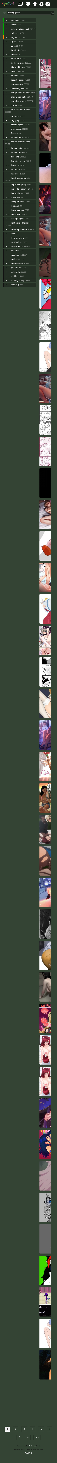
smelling (15, 284)
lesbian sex (16, 214)
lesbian (14, 206)
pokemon (15, 267)
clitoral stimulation (19, 97)
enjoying (15, 120)
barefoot (15, 50)
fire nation (15, 169)
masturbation (17, 246)
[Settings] (41, 5)
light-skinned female (20, 223)
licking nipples (17, 218)
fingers (14, 165)
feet (13, 133)
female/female (17, 137)
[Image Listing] (20, 5)
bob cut (14, 75)
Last (37, 1437)
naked (14, 250)
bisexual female (18, 67)
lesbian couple (17, 210)
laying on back (17, 201)
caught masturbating (20, 92)
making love (16, 242)
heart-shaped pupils (20, 178)
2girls (13, 41)
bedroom (15, 58)
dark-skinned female (20, 109)
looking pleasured (19, 229)
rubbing (14, 276)
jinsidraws (15, 197)
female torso (17, 152)
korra (13, 24)
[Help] (47, 5)
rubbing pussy (17, 280)
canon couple (17, 84)
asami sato (16, 20)
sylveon (14, 33)
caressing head (18, 88)
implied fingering (18, 184)
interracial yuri (17, 193)
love (13, 233)
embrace (15, 116)
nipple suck (16, 255)
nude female (17, 263)
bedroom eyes (17, 63)
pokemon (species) (20, 29)
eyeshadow (16, 129)
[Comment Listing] (28, 5)
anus (13, 46)
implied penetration (20, 189)
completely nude (18, 101)
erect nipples (17, 124)
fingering (15, 157)
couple (14, 105)
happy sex (16, 174)
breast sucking (18, 80)
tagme (14, 37)
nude (13, 259)
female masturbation (20, 141)
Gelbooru (32, 1446)
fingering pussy (18, 161)
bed (13, 54)
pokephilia (15, 272)
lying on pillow (17, 238)
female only (16, 148)
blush (13, 71)
